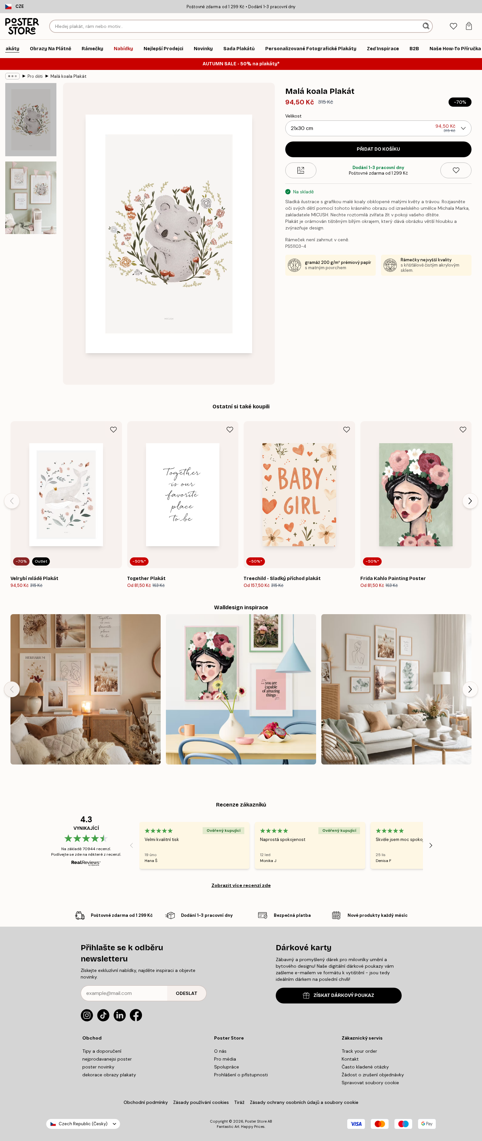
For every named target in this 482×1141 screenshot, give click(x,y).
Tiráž (239, 1102)
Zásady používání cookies (201, 1102)
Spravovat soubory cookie (370, 1083)
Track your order (359, 1051)
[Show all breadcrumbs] (12, 76)
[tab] (453, 26)
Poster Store (256, 1121)
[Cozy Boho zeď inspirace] (85, 689)
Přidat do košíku (378, 149)
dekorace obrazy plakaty (109, 1075)
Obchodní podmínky (146, 1102)
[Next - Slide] (470, 501)
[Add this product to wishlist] (456, 170)
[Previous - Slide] (12, 501)
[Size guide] (300, 170)
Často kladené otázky (365, 1067)
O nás (220, 1051)
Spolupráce (226, 1067)
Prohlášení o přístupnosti (241, 1075)
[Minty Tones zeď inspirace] (396, 689)
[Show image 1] (30, 119)
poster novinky (98, 1067)
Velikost (293, 116)
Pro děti (35, 76)
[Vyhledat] (427, 26)
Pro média (225, 1059)
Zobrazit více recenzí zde (241, 885)
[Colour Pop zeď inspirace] (241, 689)
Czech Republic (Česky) (83, 1124)
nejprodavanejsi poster (107, 1059)
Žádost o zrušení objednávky (373, 1075)
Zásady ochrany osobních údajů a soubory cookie (304, 1102)
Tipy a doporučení (101, 1051)
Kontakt (350, 1059)
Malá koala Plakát (68, 76)
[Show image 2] (30, 197)
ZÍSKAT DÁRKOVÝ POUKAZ (343, 995)
